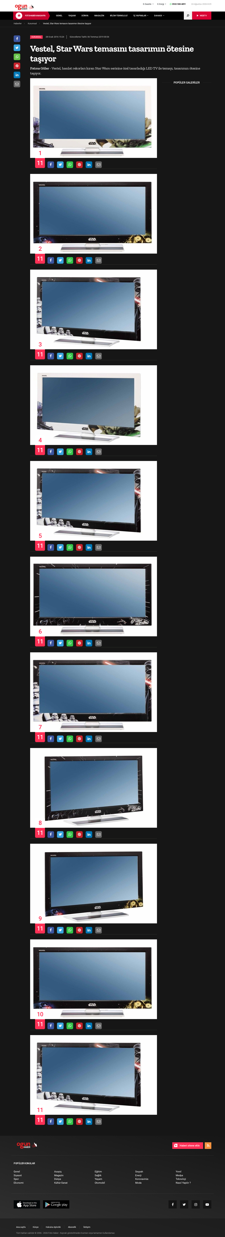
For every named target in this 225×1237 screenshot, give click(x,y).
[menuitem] (62, 16)
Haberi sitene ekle (189, 1145)
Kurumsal (36, 37)
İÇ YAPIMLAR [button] (140, 15)
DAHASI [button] (158, 15)
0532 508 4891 (179, 4)
